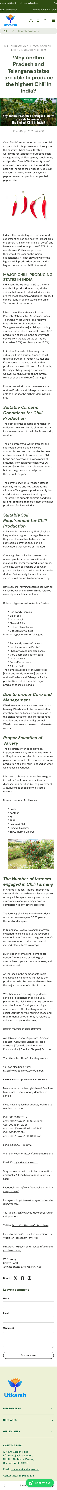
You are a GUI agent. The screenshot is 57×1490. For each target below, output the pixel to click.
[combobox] (28, 31)
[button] (44, 20)
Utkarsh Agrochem (34, 50)
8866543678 (26, 1475)
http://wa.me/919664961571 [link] (25, 1136)
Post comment (29, 1355)
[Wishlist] (38, 20)
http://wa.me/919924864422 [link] (26, 1128)
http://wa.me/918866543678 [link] (26, 1121)
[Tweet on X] (15, 1278)
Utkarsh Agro (33, 1001)
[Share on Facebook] (22, 1278)
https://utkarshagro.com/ (38, 1153)
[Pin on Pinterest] (29, 1278)
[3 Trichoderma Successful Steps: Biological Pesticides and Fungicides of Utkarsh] (4, 1485)
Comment (8, 1327)
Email (6, 1313)
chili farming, (18, 46)
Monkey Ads (34, 1266)
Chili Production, (37, 46)
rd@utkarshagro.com (26, 1162)
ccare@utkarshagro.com (25, 1469)
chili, (7, 46)
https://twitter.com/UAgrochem (30, 1225)
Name (6, 1298)
